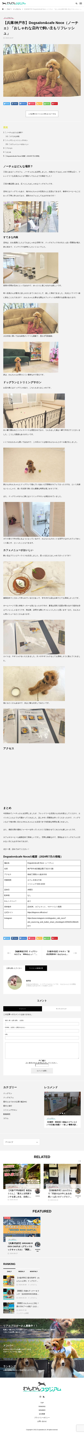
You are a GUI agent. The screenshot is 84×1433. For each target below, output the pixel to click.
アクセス (9, 148)
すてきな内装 (14, 136)
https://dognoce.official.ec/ (37, 912)
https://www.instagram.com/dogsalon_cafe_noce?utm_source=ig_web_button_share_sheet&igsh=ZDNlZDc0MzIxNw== (52, 922)
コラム (6, 1118)
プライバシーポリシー (42, 1417)
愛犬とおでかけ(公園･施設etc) (15, 1102)
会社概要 (42, 1414)
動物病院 (6, 1114)
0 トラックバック (61, 1009)
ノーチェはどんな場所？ (14, 132)
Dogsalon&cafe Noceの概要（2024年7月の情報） (23, 156)
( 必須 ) (14, 1020)
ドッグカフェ (8, 1097)
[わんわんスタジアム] (14, 3)
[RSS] (44, 1397)
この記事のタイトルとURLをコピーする (42, 114)
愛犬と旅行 (7, 1106)
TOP (42, 1402)
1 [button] (60, 1113)
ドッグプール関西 (22, 1313)
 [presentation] (79, 1161)
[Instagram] (40, 1397)
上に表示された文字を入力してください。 (42, 1063)
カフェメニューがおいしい (19, 144)
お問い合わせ (42, 1421)
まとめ (8, 152)
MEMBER (42, 1410)
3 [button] (64, 1113)
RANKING (42, 1406)
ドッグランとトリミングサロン (17, 140)
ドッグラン (7, 1093)
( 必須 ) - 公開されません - (15, 1027)
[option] (62, 1110)
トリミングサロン (10, 1110)
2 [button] (62, 1113)
